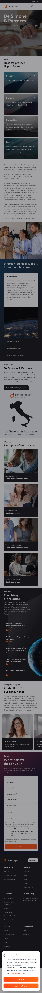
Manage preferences (21, 985)
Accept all (21, 979)
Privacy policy (14, 973)
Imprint (23, 973)
